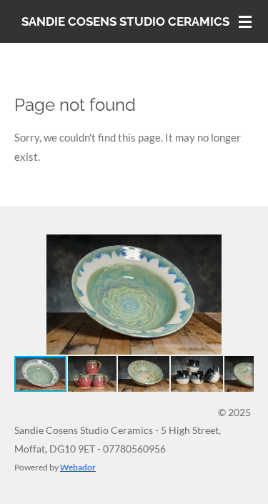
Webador (78, 467)
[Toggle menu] (245, 21)
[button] (240, 247)
